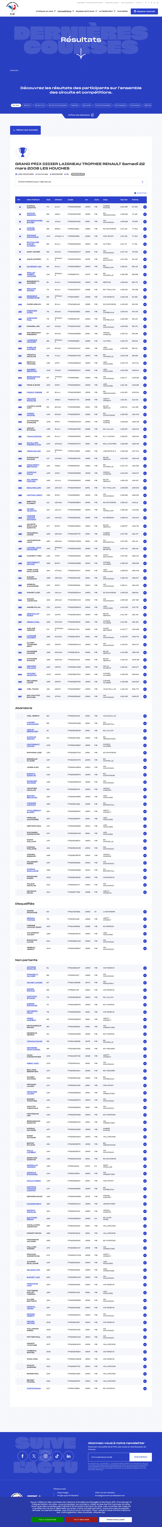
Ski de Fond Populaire (58, 105)
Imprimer (142, 193)
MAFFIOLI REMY (34, 495)
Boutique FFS (127, 3)
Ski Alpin (16, 105)
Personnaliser (116, 1519)
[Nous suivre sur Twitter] (148, 3)
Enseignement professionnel (110, 1495)
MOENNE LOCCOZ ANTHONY (31, 517)
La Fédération (106, 11)
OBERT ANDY (33, 1063)
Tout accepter (47, 1519)
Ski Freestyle (120, 105)
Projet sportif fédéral (67, 1495)
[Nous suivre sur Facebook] (145, 3)
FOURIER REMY (34, 1204)
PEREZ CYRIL (33, 622)
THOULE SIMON (34, 436)
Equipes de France (85, 11)
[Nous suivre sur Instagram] (151, 3)
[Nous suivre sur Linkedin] (157, 3)
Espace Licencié (146, 11)
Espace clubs (112, 3)
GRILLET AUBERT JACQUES (31, 274)
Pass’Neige (62, 1493)
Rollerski (74, 105)
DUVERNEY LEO (34, 266)
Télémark (148, 105)
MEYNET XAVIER (34, 982)
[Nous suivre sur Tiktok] (154, 3)
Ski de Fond (40, 105)
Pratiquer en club (44, 11)
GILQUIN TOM (33, 1270)
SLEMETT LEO (33, 1277)
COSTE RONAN (34, 1388)
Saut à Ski (87, 105)
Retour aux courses (27, 130)
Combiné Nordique (103, 105)
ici (102, 1469)
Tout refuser (81, 1519)
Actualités (122, 11)
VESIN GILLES (34, 451)
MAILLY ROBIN (34, 1181)
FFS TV (139, 3)
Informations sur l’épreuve (34, 182)
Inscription (140, 1457)
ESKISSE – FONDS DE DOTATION (90, 3)
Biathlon (27, 105)
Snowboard (135, 105)
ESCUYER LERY (34, 488)
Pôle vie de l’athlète (105, 1493)
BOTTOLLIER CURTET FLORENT (33, 244)
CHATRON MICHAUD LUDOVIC (31, 1188)
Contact (32, 1496)
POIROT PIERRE (34, 392)
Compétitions (64, 11)
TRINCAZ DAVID (34, 1041)
